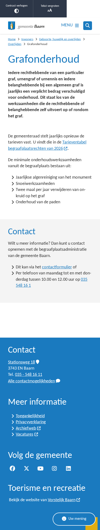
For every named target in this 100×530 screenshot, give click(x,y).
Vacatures (24, 434)
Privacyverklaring (31, 422)
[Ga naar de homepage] (26, 25)
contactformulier (57, 267)
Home (12, 39)
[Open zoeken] (87, 25)
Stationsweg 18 (21, 362)
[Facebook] (12, 468)
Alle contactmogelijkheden (31, 381)
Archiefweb (26, 428)
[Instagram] (54, 468)
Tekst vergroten (50, 6)
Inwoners (27, 39)
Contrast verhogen (16, 5)
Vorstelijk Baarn (61, 500)
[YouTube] (40, 468)
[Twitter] (26, 468)
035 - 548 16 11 (28, 375)
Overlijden (14, 44)
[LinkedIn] (68, 468)
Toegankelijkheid (30, 416)
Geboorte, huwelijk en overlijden (60, 39)
